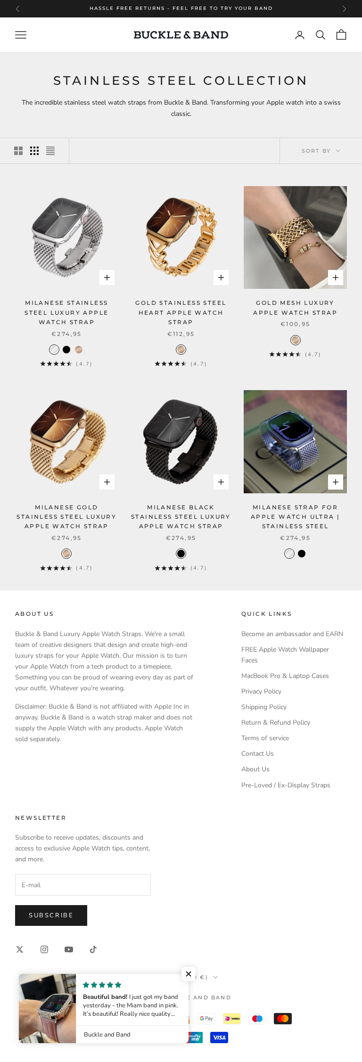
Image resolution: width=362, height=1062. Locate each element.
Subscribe (51, 915)
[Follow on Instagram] (44, 949)
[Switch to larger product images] (18, 150)
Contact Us (257, 753)
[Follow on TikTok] (93, 949)
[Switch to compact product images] (50, 150)
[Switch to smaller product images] (34, 150)
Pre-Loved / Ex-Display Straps (285, 785)
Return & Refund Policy (275, 722)
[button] (188, 974)
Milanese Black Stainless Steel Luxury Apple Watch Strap (181, 517)
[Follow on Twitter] (20, 949)
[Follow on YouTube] (69, 949)
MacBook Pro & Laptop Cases (285, 675)
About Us (255, 769)
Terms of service (265, 738)
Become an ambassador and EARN (292, 633)
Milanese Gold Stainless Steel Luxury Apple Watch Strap (66, 517)
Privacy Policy (261, 691)
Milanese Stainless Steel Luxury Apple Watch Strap (66, 312)
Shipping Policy (264, 707)
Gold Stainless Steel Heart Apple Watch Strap (180, 312)
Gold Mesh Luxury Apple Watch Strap (295, 307)
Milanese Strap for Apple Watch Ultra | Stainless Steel (295, 517)
